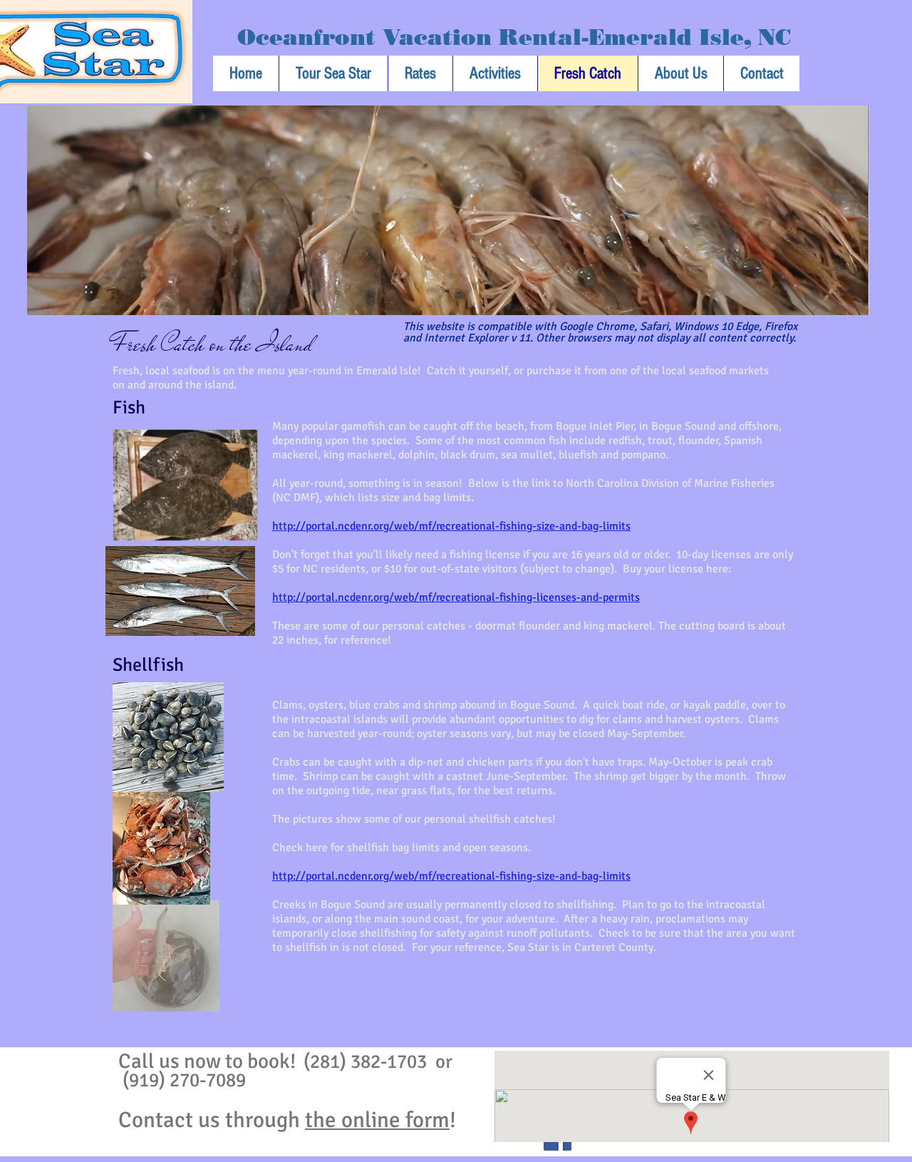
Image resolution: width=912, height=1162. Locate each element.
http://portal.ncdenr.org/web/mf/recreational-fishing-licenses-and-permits (456, 597)
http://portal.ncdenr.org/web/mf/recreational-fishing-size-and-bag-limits (451, 526)
